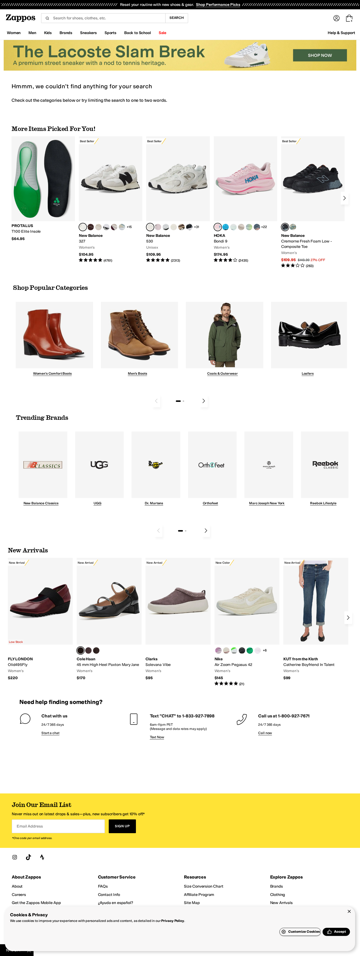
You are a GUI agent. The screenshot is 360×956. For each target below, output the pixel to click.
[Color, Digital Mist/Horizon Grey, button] (106, 227)
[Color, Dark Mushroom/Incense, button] (181, 227)
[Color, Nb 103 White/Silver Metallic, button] (166, 227)
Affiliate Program (199, 894)
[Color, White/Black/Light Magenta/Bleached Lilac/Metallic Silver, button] (258, 650)
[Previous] (156, 401)
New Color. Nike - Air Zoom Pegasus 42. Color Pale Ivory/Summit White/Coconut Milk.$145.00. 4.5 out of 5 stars (247, 622)
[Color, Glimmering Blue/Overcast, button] (249, 227)
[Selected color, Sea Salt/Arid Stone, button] (150, 227)
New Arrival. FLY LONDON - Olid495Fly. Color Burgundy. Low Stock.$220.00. (40, 619)
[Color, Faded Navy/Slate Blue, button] (257, 227)
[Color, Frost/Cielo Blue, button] (233, 227)
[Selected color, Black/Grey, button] (285, 227)
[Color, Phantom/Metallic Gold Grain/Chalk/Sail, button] (226, 650)
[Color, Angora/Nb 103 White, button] (122, 227)
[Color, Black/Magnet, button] (189, 227)
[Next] (344, 198)
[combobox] (103, 18)
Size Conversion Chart (203, 886)
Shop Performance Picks (218, 4)
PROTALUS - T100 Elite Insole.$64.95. (43, 188)
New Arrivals (281, 902)
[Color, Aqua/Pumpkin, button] (293, 227)
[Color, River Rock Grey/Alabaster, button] (241, 227)
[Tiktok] (28, 857)
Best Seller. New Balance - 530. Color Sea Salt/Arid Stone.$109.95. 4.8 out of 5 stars (178, 199)
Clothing (277, 894)
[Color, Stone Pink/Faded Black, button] (158, 227)
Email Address (30, 826)
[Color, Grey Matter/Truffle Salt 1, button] (174, 227)
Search (176, 18)
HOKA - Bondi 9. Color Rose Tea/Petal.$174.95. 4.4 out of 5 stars (245, 199)
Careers (19, 894)
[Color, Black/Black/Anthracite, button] (242, 650)
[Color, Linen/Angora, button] (98, 227)
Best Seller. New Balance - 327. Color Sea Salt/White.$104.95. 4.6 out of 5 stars (110, 199)
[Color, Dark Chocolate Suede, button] (96, 650)
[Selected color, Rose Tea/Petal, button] (218, 227)
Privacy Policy (172, 921)
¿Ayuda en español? (115, 902)
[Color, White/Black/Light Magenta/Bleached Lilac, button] (218, 650)
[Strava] (42, 857)
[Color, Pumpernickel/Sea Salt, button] (91, 227)
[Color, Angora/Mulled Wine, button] (114, 227)
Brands (276, 886)
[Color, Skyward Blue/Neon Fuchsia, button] (225, 227)
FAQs (103, 886)
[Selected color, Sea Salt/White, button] (83, 227)
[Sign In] (336, 18)
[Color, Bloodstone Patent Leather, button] (88, 650)
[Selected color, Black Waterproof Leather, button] (80, 650)
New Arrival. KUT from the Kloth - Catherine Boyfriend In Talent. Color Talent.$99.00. (315, 619)
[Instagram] (14, 857)
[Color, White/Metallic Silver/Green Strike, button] (234, 650)
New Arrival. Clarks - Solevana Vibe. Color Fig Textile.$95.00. (177, 619)
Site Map (192, 902)
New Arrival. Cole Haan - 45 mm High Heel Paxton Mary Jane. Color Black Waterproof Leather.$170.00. (109, 619)
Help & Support (341, 32)
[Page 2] (183, 401)
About (17, 886)
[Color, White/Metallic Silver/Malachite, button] (250, 650)
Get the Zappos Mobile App (36, 902)
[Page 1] (178, 401)
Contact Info (109, 894)
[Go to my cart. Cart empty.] (349, 18)
